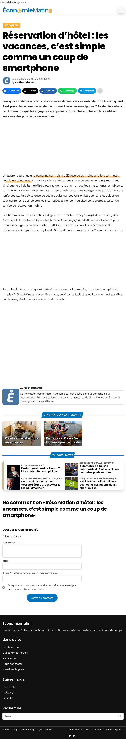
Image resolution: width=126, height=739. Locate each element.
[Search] (120, 716)
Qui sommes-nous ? (15, 652)
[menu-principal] (121, 10)
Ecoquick (11, 25)
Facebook (8, 687)
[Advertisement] (63, 146)
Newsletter (9, 658)
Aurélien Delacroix (31, 387)
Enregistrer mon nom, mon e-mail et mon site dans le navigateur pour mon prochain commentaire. (43, 587)
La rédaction (10, 647)
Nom (6, 560)
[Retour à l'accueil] (56, 10)
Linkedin (7, 697)
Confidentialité (75, 730)
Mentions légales (13, 669)
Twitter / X (9, 692)
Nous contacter (12, 663)
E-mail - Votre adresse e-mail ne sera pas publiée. (30, 573)
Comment (9, 542)
